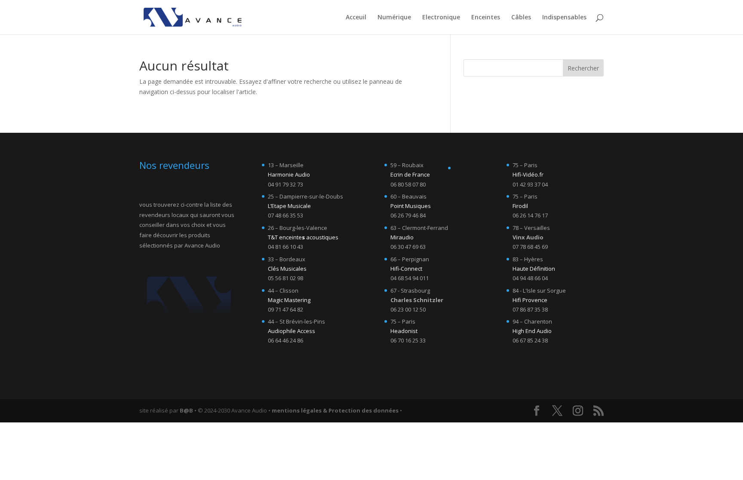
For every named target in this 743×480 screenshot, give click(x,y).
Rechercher (583, 68)
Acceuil (356, 17)
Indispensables (564, 17)
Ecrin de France (410, 174)
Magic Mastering (289, 300)
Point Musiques (410, 206)
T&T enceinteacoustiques (303, 237)
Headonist (404, 331)
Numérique (394, 17)
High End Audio (532, 331)
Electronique (441, 17)
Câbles (521, 17)
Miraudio (402, 237)
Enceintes (485, 17)
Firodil (520, 206)
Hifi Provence (530, 300)
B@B (186, 410)
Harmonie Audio (289, 174)
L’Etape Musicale (289, 206)
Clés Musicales (287, 268)
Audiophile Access (291, 331)
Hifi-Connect (406, 268)
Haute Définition (534, 268)
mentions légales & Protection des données (335, 410)
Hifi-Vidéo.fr (528, 174)
